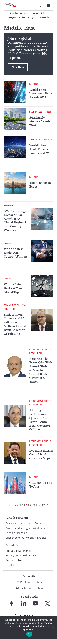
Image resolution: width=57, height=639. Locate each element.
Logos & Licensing (16, 533)
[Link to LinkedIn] (23, 603)
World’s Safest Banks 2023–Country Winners (15, 252)
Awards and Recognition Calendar (26, 528)
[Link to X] (47, 603)
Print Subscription (31, 582)
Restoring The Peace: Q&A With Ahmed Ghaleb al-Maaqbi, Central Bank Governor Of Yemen (40, 370)
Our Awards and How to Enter (23, 523)
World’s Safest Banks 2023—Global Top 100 (14, 288)
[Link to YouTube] (35, 603)
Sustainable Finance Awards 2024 (39, 121)
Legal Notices (14, 565)
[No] (53, 627)
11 (36, 504)
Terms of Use (14, 560)
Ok (29, 634)
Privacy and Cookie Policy (21, 555)
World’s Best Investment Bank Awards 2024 (40, 93)
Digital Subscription (31, 588)
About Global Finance (18, 550)
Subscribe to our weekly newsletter (27, 537)
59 (43, 504)
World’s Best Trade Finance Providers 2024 (39, 149)
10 (33, 504)
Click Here (17, 67)
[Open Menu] (49, 5)
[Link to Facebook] (12, 603)
